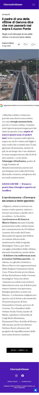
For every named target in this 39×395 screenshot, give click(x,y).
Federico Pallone (8, 43)
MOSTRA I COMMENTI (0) (19, 350)
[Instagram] (16, 376)
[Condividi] (19, 44)
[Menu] (33, 5)
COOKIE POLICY (26, 381)
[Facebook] (23, 376)
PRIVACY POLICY (13, 381)
